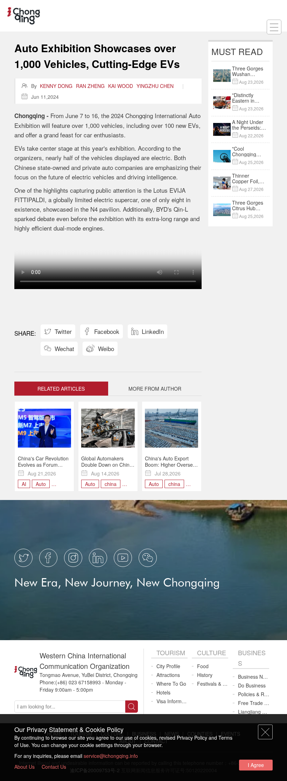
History (204, 674)
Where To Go (171, 683)
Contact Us (54, 766)
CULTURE (211, 652)
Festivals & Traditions (212, 683)
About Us (24, 766)
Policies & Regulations (253, 694)
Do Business (252, 685)
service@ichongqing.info (111, 755)
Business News (253, 676)
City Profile (168, 666)
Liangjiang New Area (253, 711)
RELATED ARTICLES (61, 388)
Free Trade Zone (253, 702)
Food (203, 666)
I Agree (256, 764)
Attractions (168, 674)
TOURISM (170, 652)
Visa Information (172, 701)
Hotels (163, 692)
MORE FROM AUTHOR (154, 388)
